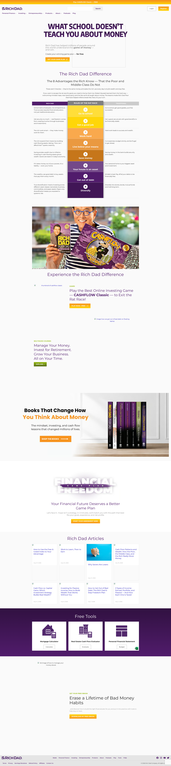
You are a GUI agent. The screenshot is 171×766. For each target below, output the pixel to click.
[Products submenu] (52, 13)
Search (98, 8)
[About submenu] (60, 13)
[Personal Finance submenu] (15, 13)
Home (55, 758)
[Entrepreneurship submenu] (42, 13)
